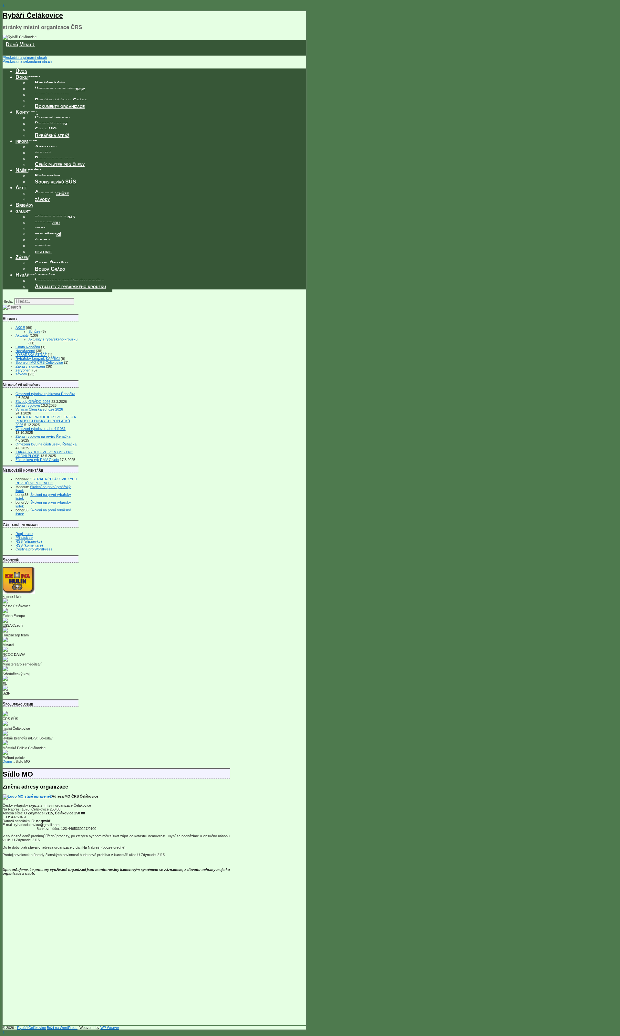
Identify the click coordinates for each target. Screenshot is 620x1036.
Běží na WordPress (62, 1028)
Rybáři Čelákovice (33, 15)
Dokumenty (28, 77)
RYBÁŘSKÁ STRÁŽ (31, 355)
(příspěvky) (29, 541)
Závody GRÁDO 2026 (33, 401)
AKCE (20, 328)
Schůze (34, 331)
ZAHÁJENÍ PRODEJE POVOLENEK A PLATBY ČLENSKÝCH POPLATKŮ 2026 (46, 421)
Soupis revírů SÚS (55, 181)
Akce (21, 187)
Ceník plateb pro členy (60, 164)
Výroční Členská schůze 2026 (39, 409)
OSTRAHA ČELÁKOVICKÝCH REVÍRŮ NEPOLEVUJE (46, 481)
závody (42, 199)
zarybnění (23, 370)
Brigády (24, 205)
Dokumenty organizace (60, 106)
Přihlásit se (24, 537)
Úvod (21, 71)
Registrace (24, 534)
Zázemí (23, 257)
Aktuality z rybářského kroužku (70, 286)
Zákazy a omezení (30, 366)
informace (26, 141)
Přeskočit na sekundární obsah (27, 61)
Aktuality (22, 335)
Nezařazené (25, 351)
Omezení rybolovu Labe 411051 (41, 429)
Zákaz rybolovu (28, 405)
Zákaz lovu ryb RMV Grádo (37, 460)
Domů (12, 44)
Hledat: (8, 301)
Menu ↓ (27, 44)
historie (43, 251)
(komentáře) (29, 545)
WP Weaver (109, 1028)
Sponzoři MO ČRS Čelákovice (39, 362)
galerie (23, 211)
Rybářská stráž (52, 135)
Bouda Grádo (50, 269)
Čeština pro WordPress (34, 549)
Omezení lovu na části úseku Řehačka (46, 444)
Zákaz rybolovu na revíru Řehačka (43, 436)
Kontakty (26, 112)
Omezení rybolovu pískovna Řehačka (45, 394)
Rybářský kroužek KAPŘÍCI (38, 359)
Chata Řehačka (28, 347)
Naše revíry (28, 170)
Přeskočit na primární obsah (25, 57)
